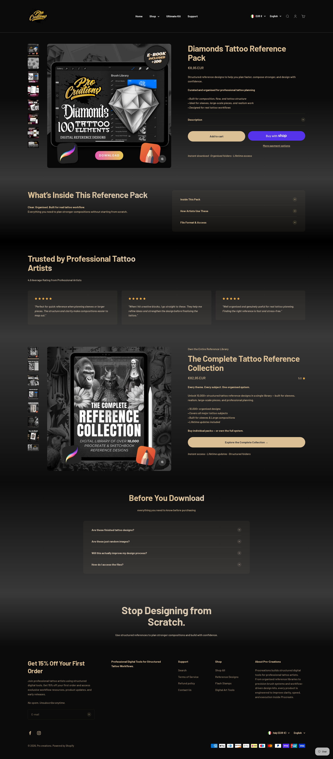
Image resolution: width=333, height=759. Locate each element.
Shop (153, 16)
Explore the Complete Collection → (246, 442)
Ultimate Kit (173, 16)
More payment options (276, 145)
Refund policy (186, 683)
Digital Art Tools (224, 689)
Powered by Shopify (63, 745)
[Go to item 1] (33, 50)
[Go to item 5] (33, 105)
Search (182, 670)
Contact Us (184, 689)
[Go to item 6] (33, 119)
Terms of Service (188, 676)
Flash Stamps (223, 683)
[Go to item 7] (33, 133)
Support (193, 16)
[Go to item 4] (33, 91)
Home (139, 16)
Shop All (220, 670)
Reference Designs (226, 676)
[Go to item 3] (33, 78)
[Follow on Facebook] (30, 733)
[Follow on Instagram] (39, 733)
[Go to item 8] (33, 147)
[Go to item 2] (33, 64)
